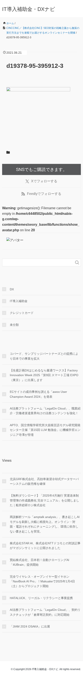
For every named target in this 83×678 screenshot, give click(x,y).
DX (12, 289)
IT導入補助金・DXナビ (28, 9)
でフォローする (44, 181)
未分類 (14, 324)
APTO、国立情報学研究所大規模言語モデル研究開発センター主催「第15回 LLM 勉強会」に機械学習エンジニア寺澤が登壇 (45, 429)
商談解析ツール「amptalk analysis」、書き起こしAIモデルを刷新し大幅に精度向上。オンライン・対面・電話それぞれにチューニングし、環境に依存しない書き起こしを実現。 (45, 524)
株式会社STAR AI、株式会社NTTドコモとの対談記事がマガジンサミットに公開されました (45, 546)
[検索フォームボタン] (77, 262)
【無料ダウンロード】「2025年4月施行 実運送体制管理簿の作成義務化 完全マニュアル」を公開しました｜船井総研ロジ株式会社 (44, 500)
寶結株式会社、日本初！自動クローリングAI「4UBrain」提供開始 (39, 562)
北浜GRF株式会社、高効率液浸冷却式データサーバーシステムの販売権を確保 (44, 481)
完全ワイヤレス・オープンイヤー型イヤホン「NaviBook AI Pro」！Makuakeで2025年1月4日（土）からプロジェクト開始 (42, 581)
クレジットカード (22, 313)
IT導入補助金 (18, 301)
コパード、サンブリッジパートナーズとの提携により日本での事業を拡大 (44, 356)
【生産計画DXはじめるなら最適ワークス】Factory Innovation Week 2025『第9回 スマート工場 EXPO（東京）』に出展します (44, 375)
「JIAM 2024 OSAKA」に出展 (30, 626)
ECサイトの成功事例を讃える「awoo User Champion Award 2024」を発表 (38, 394)
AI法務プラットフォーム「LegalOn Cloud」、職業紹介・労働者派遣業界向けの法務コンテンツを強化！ (45, 411)
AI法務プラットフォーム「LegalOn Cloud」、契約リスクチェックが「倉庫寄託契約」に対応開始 (45, 612)
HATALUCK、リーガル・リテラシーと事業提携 (41, 598)
